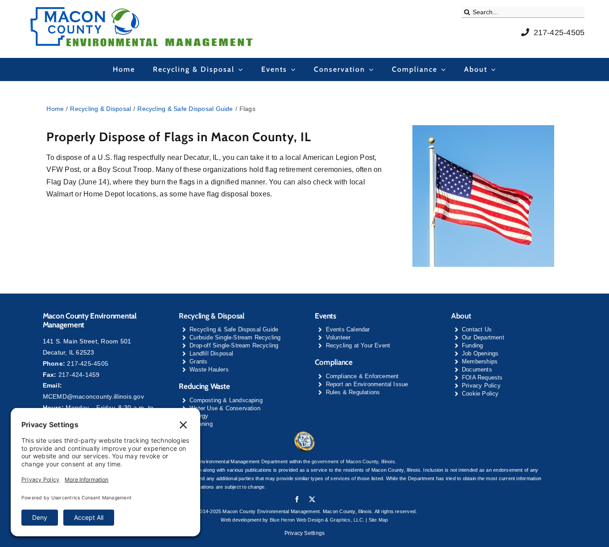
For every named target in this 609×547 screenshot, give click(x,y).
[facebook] (297, 499)
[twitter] (312, 499)
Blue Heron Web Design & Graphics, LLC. (317, 520)
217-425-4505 (559, 32)
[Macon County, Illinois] (304, 434)
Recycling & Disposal (211, 315)
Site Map (378, 520)
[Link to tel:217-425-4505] (525, 32)
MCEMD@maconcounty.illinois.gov (93, 396)
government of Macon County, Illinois (353, 461)
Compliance (333, 362)
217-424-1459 (79, 374)
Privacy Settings (304, 533)
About (461, 315)
